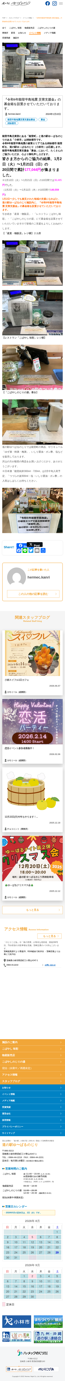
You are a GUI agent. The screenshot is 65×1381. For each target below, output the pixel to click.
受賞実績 (6, 38)
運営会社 (6, 1113)
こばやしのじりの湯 (46, 28)
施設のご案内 (10, 1042)
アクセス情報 (10, 1074)
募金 (43, 119)
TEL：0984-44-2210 (12, 1157)
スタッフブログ (14, 18)
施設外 (16, 38)
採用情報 (6, 1120)
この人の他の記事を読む (33, 593)
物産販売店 (29, 28)
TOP (3, 18)
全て (4, 28)
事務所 (5, 33)
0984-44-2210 (12, 965)
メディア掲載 (50, 33)
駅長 (13, 33)
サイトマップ (8, 1133)
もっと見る (32, 909)
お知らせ (22, 33)
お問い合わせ (50, 965)
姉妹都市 (12, 123)
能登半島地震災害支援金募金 (21, 119)
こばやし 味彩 (15, 28)
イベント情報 (27, 18)
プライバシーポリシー (12, 1126)
